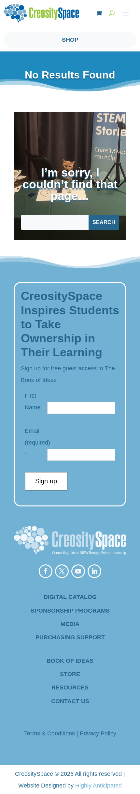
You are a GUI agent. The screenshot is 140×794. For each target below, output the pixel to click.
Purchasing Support (70, 637)
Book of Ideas (70, 661)
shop (70, 39)
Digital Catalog (70, 597)
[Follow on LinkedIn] (94, 571)
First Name (32, 401)
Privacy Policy (98, 733)
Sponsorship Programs (70, 610)
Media (70, 624)
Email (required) (37, 443)
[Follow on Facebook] (45, 571)
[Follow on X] (62, 571)
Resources (70, 687)
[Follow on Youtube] (78, 571)
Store (70, 674)
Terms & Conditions (49, 733)
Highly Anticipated (98, 785)
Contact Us (70, 701)
